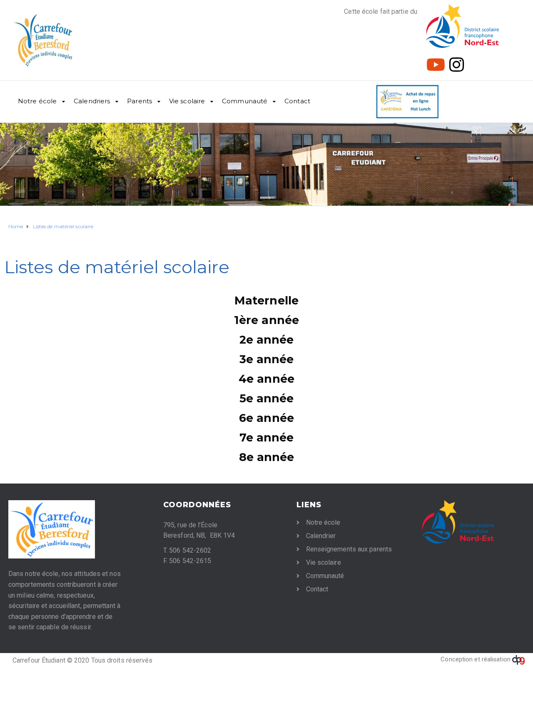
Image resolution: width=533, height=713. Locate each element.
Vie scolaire (187, 101)
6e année (266, 418)
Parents (139, 101)
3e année (266, 359)
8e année (266, 457)
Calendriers (92, 101)
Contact (297, 101)
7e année (266, 437)
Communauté (244, 101)
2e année (266, 340)
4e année (266, 379)
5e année (266, 398)
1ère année (266, 320)
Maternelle (266, 300)
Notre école (37, 101)
